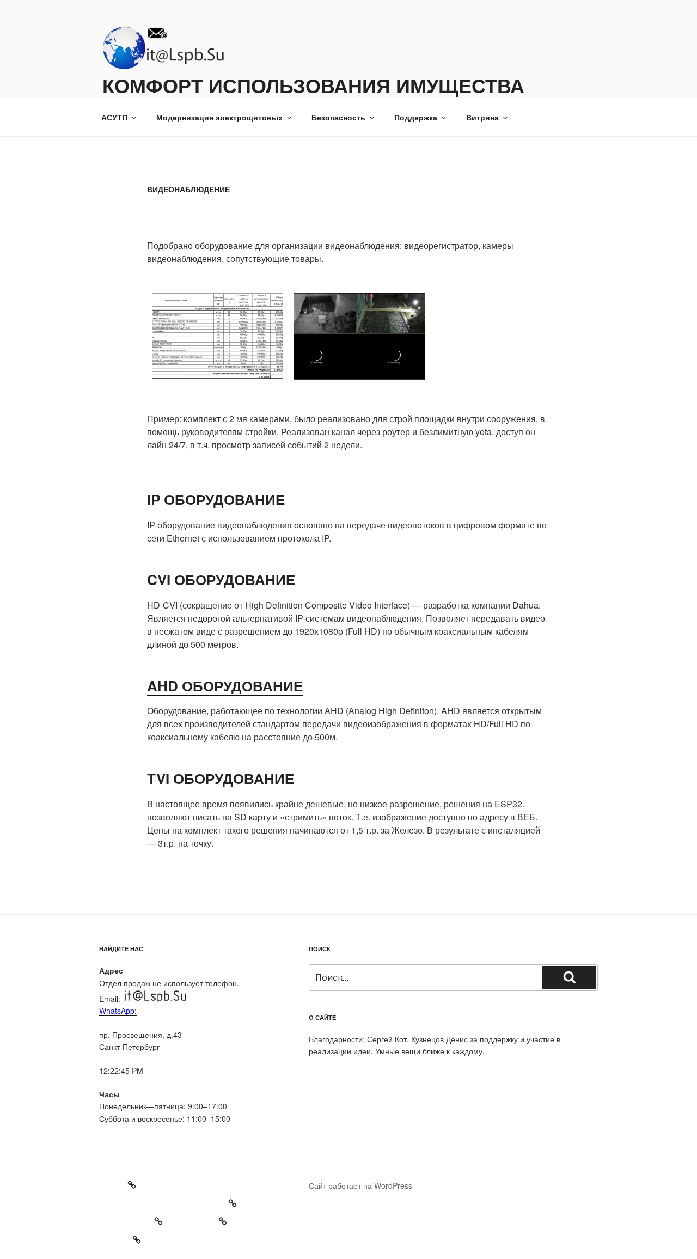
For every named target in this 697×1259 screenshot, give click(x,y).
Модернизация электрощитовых (219, 117)
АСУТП (114, 117)
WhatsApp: (118, 1010)
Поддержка (415, 117)
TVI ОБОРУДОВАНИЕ (220, 778)
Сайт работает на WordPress (360, 1185)
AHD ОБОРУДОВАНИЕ (225, 686)
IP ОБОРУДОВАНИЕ (216, 499)
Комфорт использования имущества (313, 85)
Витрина (482, 117)
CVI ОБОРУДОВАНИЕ (221, 579)
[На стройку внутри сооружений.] (217, 336)
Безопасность (338, 117)
